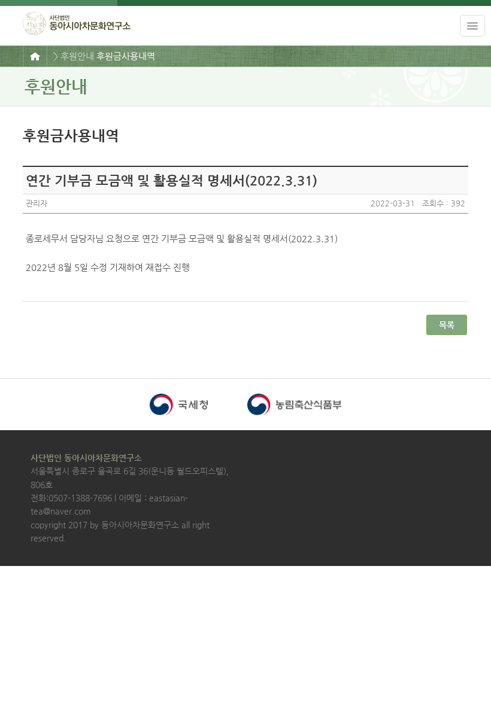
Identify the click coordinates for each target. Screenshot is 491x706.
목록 (446, 325)
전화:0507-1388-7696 (71, 498)
